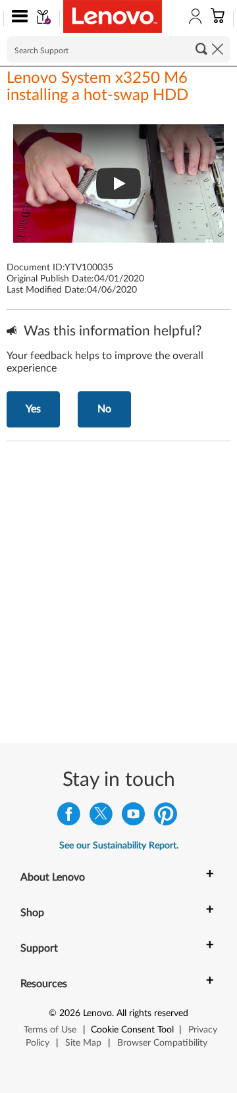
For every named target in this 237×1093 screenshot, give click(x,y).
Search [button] (201, 49)
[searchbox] (118, 49)
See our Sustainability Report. (118, 845)
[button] (16, 18)
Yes (33, 409)
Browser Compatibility (162, 1043)
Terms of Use (50, 1029)
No (104, 409)
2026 (69, 1013)
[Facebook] (68, 817)
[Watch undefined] (118, 183)
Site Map (83, 1043)
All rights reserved (152, 1013)
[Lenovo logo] (112, 16)
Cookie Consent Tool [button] (132, 1029)
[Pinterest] (165, 817)
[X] (101, 817)
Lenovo (97, 1013)
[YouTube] (133, 817)
